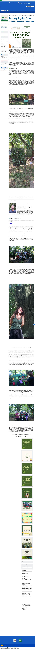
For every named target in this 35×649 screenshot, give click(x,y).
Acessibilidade (20, 3)
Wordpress (15, 647)
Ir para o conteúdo (3, 2)
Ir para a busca (12, 2)
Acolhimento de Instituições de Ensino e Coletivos (4, 44)
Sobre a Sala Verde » (4, 23)
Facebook (26, 581)
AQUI (11, 223)
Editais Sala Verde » (3, 33)
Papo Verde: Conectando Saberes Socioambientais (4, 57)
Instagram (23, 581)
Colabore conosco (3, 51)
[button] (24, 567)
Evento (16, 15)
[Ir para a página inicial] (9, 15)
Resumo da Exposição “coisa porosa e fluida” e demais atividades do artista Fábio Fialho (21, 20)
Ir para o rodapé (17, 2)
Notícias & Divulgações (4, 27)
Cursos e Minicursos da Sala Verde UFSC (4, 46)
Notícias (13, 15)
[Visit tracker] (4, 69)
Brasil (3, 0)
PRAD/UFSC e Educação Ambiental (4, 39)
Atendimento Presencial (4, 47)
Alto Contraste (25, 3)
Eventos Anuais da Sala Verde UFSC (4, 41)
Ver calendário (29, 567)
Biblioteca (2, 64)
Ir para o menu (8, 2)
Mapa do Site (29, 3)
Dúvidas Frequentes (3, 26)
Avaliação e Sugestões (4, 50)
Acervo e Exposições (4, 63)
